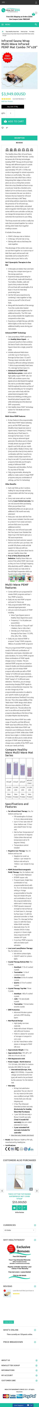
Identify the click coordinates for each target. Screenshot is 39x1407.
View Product (14, 1207)
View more (8, 1322)
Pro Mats (31, 31)
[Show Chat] (28, 1405)
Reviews (19, 143)
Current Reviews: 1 (19, 99)
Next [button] (37, 1191)
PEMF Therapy (16, 162)
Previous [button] (2, 1191)
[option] (19, 70)
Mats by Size (24, 31)
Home (2, 31)
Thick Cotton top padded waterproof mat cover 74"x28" (19, 1196)
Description (19, 138)
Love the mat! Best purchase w (23, 1290)
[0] (33, 15)
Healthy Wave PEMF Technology (22, 407)
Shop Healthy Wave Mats (12, 31)
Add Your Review (7, 101)
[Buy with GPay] (12, 107)
